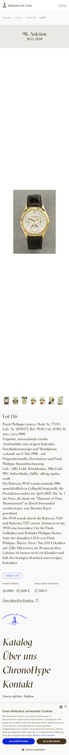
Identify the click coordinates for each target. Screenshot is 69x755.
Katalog (17, 642)
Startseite (7, 17)
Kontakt (18, 684)
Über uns (20, 656)
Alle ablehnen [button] (51, 741)
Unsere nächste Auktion (18, 696)
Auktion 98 (31, 17)
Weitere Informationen (43, 735)
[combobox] (61, 707)
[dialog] (34, 729)
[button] (34, 749)
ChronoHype (27, 670)
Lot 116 (43, 17)
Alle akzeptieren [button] (18, 741)
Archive (18, 17)
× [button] (65, 707)
